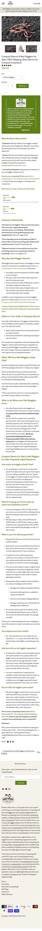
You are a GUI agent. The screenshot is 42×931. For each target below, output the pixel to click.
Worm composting (14, 845)
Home (4, 881)
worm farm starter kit (28, 825)
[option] (10, 48)
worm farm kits (27, 864)
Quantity (4, 82)
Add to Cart (22, 86)
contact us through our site (12, 874)
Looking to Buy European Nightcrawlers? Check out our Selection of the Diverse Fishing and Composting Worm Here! (21, 308)
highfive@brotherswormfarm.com (14, 165)
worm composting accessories (18, 867)
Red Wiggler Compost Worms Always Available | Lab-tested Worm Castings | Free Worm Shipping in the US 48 (21, 10)
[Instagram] (9, 789)
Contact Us (5, 892)
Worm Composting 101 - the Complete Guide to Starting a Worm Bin (21, 178)
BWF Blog (5, 889)
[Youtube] (6, 789)
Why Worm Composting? (10, 887)
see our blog (17, 639)
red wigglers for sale (11, 813)
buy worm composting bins (12, 864)
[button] (7, 65)
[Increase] (12, 86)
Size (3, 74)
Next (38, 752)
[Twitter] (3, 789)
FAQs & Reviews (7, 894)
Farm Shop (5, 884)
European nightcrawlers (27, 813)
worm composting (8, 820)
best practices (15, 818)
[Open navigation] (3, 3)
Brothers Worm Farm (19, 916)
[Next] (39, 48)
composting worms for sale (30, 862)
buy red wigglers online (12, 823)
